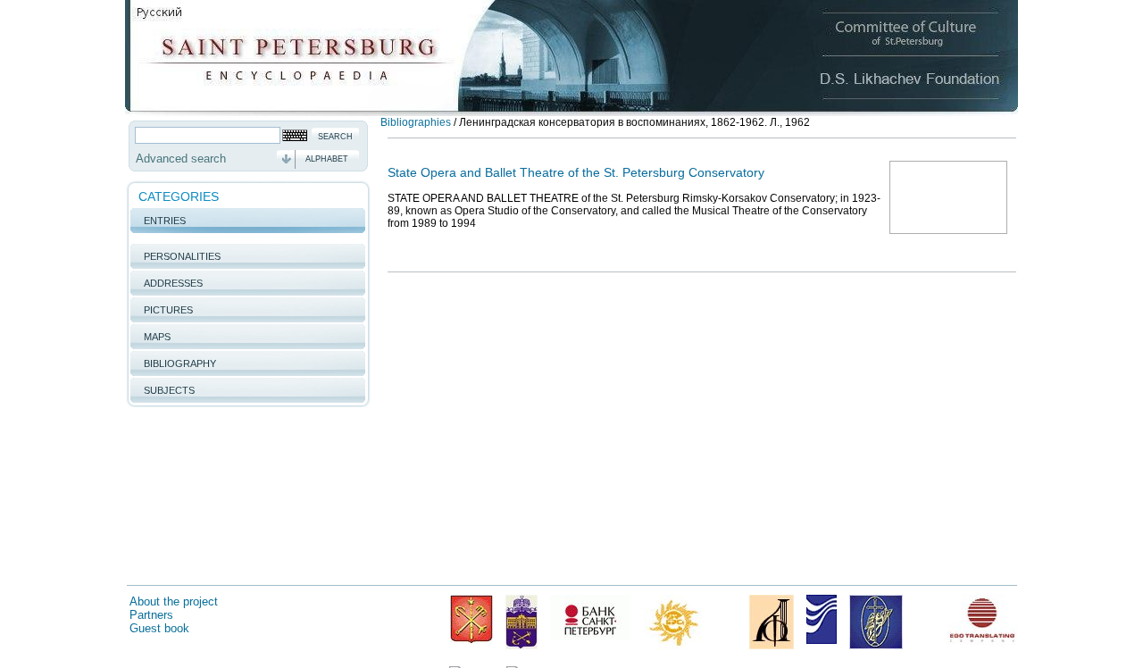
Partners (151, 615)
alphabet (326, 158)
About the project (173, 601)
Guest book (159, 628)
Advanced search (181, 158)
